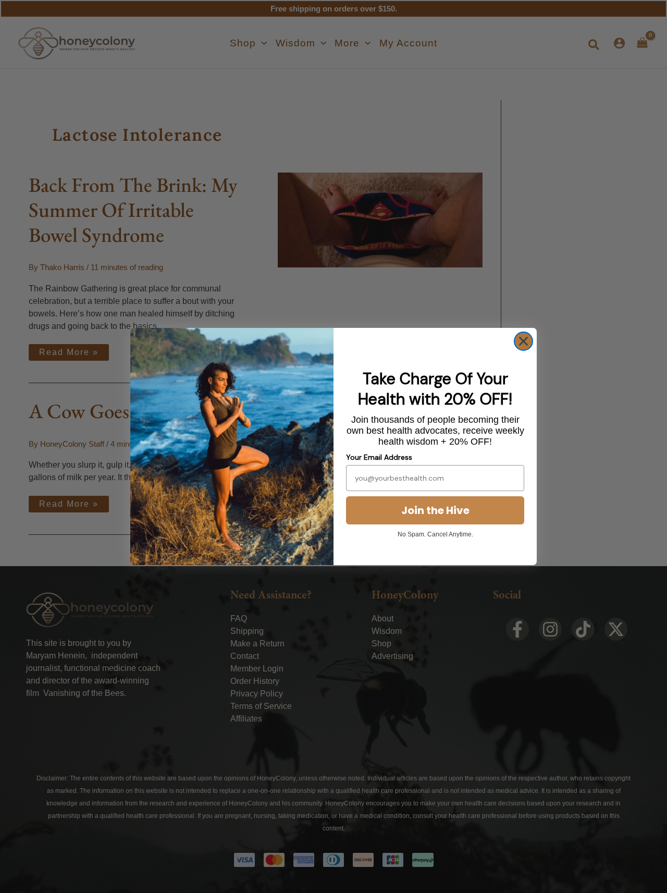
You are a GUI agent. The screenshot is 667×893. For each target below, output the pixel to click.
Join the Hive (435, 510)
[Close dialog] (523, 341)
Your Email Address (379, 457)
